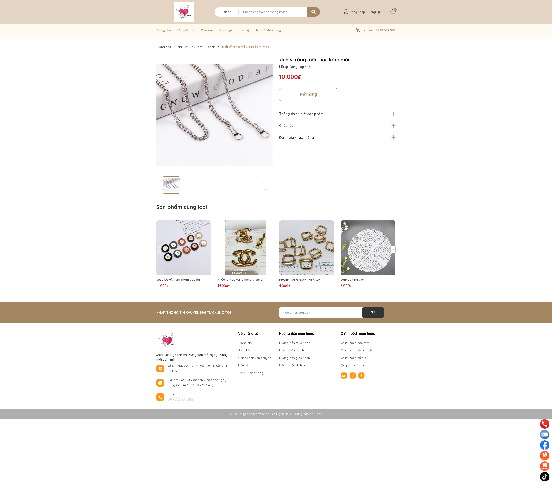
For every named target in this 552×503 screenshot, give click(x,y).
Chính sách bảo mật (355, 343)
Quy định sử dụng (353, 365)
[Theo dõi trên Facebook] (361, 375)
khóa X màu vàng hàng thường (240, 280)
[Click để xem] (214, 115)
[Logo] (183, 12)
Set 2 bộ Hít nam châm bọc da (178, 280)
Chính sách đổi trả (353, 358)
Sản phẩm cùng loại (181, 207)
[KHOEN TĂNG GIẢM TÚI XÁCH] (306, 247)
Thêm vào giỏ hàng (248, 271)
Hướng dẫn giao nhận (294, 358)
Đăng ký (374, 12)
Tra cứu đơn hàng (268, 30)
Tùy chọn (184, 271)
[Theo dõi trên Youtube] (344, 375)
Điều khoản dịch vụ (292, 365)
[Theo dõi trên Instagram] (353, 375)
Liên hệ (244, 30)
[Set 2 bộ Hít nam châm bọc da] (183, 247)
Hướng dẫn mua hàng (294, 343)
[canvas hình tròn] (368, 247)
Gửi (373, 312)
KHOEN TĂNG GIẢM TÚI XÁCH (299, 280)
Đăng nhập (357, 12)
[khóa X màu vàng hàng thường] (245, 247)
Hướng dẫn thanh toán (295, 350)
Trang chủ (163, 30)
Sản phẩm (184, 30)
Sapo (318, 414)
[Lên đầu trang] (545, 487)
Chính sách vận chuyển (217, 30)
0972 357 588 (386, 30)
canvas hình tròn (353, 280)
